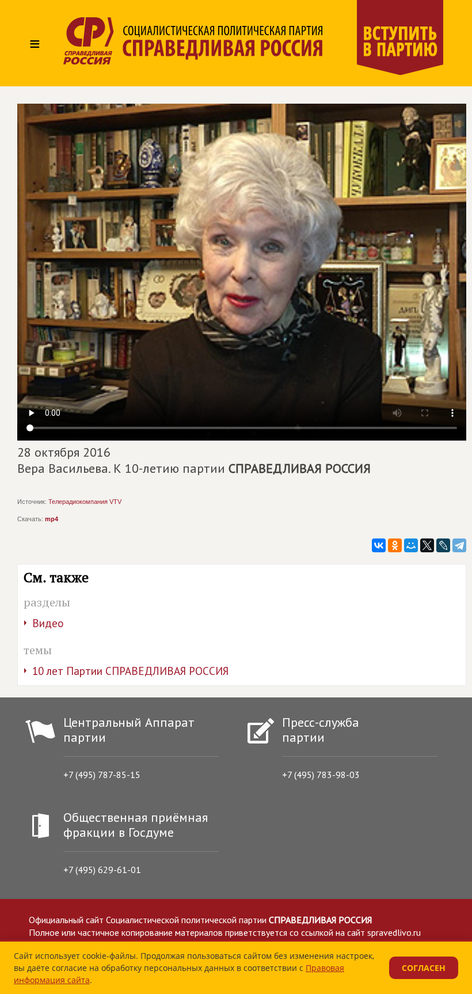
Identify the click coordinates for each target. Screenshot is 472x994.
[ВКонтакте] (379, 545)
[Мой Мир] (411, 545)
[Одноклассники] (395, 545)
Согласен (424, 967)
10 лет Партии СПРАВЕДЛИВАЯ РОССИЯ (130, 671)
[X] (427, 545)
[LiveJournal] (443, 545)
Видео (48, 623)
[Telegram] (459, 545)
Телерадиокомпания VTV (84, 501)
